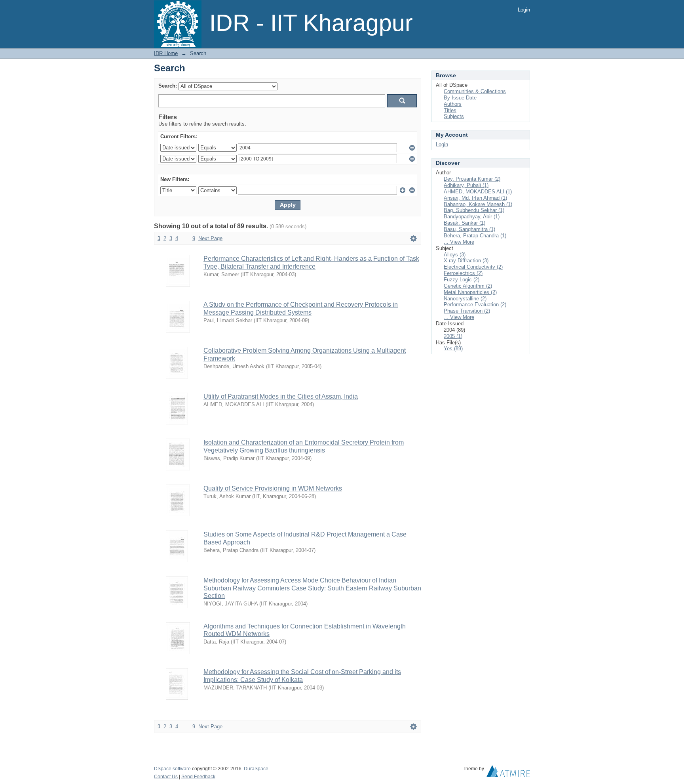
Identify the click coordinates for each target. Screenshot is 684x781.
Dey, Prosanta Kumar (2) (472, 179)
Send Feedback (198, 776)
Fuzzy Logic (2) (461, 280)
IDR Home (166, 53)
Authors (453, 104)
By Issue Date (460, 98)
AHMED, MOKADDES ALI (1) (478, 192)
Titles (450, 110)
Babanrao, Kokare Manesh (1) (478, 204)
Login (524, 10)
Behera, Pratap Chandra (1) (475, 236)
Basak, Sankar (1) (464, 223)
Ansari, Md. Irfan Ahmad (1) (475, 198)
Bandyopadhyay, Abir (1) (472, 217)
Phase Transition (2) (467, 311)
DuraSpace (256, 768)
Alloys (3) (455, 255)
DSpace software (172, 768)
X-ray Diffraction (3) (466, 261)
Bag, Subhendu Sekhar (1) (474, 210)
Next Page (210, 238)
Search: (167, 86)
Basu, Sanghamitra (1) (469, 229)
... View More (459, 242)
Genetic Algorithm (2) (468, 286)
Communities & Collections (475, 91)
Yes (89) (453, 348)
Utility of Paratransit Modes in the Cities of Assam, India (280, 396)
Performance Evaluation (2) (475, 304)
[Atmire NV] (508, 773)
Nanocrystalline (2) (465, 299)
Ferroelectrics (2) (463, 273)
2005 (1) (453, 336)
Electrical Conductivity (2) (473, 267)
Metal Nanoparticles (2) (470, 292)
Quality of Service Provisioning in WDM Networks (272, 488)
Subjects (454, 116)
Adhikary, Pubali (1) (466, 185)
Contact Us (166, 776)
